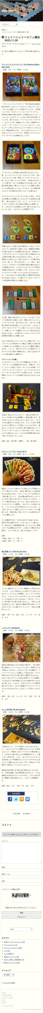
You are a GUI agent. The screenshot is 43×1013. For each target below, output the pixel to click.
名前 (3, 867)
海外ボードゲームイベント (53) (14, 942)
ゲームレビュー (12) (10, 945)
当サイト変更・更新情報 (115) (14, 960)
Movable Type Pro (35, 1009)
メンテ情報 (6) (9, 954)
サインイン (20, 834)
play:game (9, 10)
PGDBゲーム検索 (7, 998)
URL (3, 881)
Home (4, 30)
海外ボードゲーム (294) (12, 963)
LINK (3, 1000)
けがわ (22, 44)
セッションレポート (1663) (13, 948)
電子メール (6, 874)
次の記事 (26, 813)
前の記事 (17, 813)
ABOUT (4, 1002)
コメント (5, 841)
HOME (4, 993)
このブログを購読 (9, 983)
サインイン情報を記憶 (12, 889)
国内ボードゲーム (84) (11, 957)
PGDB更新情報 (7, 995)
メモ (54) (7, 951)
